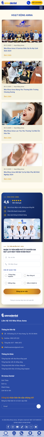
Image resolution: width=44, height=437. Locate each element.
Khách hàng (5, 387)
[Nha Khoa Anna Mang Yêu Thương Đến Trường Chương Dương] (22, 72)
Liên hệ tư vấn (6, 390)
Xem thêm (7, 55)
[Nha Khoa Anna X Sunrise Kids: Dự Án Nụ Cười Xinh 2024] (22, 31)
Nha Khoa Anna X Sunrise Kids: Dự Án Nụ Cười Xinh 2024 (21, 49)
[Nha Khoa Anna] (9, 3)
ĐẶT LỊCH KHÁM (37, 2)
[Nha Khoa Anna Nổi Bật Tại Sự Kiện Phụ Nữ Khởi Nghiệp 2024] (22, 154)
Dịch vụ (3, 384)
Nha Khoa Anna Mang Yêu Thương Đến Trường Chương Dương (21, 91)
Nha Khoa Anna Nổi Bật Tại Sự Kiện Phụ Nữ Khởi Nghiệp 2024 (21, 173)
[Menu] (41, 8)
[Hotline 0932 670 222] (28, 3)
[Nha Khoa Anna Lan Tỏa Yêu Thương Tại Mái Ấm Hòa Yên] (22, 113)
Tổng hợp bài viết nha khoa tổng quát (14, 359)
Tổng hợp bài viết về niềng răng (12, 362)
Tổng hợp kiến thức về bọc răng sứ (13, 365)
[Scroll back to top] (40, 425)
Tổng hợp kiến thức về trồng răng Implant (15, 369)
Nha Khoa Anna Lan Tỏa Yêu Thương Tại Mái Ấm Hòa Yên (22, 132)
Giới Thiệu (4, 380)
